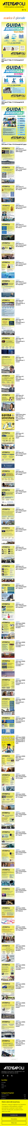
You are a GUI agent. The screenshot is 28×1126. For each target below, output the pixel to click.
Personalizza (14, 1119)
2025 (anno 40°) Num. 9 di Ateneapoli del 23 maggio (21, 454)
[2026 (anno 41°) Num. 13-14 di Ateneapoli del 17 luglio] (14, 39)
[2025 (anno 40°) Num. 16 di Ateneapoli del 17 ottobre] (8, 364)
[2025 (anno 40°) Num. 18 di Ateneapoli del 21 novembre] (8, 326)
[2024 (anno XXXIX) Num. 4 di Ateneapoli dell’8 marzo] (8, 877)
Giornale (3, 58)
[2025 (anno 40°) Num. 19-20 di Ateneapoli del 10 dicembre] (8, 307)
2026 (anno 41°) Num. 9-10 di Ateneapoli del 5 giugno (13, 144)
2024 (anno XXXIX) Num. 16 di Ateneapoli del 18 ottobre (20, 682)
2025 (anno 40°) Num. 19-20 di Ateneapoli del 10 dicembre (20, 303)
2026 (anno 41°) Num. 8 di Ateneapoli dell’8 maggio (21, 150)
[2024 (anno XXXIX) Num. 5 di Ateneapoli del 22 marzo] (8, 858)
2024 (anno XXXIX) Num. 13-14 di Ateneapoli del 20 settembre (20, 720)
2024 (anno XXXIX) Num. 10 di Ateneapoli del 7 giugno (20, 758)
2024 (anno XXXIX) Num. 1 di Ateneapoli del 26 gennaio (21, 928)
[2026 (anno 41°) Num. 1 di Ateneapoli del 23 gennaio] (8, 288)
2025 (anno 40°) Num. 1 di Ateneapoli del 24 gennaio (21, 606)
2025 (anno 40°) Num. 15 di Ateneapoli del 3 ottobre (20, 379)
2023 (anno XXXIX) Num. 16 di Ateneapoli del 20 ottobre (20, 1005)
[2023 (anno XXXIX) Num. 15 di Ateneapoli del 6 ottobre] (8, 1029)
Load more (13, 1059)
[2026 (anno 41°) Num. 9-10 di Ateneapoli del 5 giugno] (14, 124)
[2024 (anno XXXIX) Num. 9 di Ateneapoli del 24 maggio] (8, 782)
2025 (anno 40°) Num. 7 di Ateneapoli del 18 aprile (21, 492)
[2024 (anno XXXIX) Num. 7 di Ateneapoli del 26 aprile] (8, 820)
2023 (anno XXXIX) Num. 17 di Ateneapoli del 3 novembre (20, 986)
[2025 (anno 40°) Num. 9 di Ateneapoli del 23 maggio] (8, 459)
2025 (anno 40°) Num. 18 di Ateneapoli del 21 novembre (20, 322)
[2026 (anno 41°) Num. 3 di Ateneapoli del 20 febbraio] (8, 250)
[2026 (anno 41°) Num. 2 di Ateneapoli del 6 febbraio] (8, 269)
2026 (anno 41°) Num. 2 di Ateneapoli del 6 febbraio (21, 264)
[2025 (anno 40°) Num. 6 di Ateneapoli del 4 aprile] (8, 516)
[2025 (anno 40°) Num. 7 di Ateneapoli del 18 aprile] (8, 497)
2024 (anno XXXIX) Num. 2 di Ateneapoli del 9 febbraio (21, 909)
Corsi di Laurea (19, 659)
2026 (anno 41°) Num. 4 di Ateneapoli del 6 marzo (21, 226)
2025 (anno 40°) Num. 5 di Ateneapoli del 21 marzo (21, 530)
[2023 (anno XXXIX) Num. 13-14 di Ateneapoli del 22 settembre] (8, 1047)
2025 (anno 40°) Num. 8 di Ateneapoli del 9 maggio (21, 473)
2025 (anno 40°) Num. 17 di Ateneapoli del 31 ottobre (20, 340)
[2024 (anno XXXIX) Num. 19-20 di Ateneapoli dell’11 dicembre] (8, 630)
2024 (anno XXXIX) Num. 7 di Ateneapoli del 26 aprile (21, 814)
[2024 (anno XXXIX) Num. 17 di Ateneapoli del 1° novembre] (8, 668)
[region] (14, 1113)
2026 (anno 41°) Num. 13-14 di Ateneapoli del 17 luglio (12, 60)
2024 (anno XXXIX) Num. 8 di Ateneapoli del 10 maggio (21, 795)
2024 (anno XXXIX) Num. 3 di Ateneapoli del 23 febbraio (21, 890)
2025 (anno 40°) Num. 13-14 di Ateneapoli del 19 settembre (20, 397)
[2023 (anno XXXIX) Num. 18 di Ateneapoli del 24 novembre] (8, 972)
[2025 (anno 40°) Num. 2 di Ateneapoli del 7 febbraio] (8, 592)
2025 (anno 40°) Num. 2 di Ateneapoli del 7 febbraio (21, 587)
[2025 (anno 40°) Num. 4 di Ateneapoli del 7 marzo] (8, 554)
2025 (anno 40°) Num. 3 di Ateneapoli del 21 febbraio (21, 568)
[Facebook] (3, 1076)
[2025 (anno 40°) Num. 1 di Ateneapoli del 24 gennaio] (8, 611)
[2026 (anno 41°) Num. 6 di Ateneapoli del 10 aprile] (8, 193)
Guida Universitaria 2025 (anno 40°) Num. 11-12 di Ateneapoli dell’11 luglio (21, 417)
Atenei (17, 735)
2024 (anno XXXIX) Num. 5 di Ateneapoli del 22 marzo (21, 852)
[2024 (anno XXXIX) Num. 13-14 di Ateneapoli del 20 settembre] (8, 725)
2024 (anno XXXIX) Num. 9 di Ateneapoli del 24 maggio (21, 776)
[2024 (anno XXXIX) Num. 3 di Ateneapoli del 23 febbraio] (8, 896)
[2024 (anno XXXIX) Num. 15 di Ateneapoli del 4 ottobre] (8, 706)
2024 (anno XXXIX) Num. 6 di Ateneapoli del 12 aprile (21, 833)
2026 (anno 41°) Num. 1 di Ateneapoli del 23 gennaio (21, 283)
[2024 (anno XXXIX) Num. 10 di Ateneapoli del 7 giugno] (8, 763)
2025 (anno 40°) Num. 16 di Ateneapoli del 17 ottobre (20, 360)
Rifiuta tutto (14, 1122)
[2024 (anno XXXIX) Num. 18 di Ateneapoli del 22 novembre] (8, 649)
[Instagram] (7, 1076)
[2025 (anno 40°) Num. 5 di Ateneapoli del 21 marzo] (8, 535)
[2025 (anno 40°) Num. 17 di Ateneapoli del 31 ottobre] (8, 345)
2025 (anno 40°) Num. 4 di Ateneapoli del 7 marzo (21, 549)
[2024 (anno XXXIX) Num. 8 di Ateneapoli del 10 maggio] (8, 801)
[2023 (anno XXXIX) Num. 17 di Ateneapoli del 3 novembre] (8, 990)
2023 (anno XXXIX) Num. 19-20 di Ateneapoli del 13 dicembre (20, 948)
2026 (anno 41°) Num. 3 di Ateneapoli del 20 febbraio (21, 245)
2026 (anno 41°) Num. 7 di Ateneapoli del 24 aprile (21, 169)
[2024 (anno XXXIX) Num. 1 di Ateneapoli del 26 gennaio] (8, 934)
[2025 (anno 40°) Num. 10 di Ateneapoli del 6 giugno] (8, 440)
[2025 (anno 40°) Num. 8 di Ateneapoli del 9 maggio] (8, 478)
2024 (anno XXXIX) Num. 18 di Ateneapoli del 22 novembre (20, 644)
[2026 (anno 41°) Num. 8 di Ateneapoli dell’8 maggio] (8, 155)
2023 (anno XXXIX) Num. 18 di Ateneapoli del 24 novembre (20, 967)
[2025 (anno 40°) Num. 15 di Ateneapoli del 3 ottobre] (8, 383)
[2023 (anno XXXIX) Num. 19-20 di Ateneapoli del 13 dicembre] (8, 953)
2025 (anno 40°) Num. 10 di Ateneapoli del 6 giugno (20, 435)
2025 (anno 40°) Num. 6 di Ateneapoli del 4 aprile (21, 511)
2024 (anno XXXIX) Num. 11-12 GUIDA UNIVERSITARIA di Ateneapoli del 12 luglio (20, 740)
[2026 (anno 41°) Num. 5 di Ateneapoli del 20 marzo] (8, 212)
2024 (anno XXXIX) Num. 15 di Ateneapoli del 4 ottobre (20, 701)
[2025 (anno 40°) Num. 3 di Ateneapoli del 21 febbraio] (8, 573)
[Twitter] (12, 1076)
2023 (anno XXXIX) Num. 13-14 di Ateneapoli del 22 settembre (20, 1043)
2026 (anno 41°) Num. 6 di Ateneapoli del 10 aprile (21, 188)
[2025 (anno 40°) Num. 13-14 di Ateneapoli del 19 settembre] (8, 402)
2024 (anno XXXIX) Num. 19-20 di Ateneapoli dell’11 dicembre (20, 625)
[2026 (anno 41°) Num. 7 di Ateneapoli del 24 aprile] (8, 174)
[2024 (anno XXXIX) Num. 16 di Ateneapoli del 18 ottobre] (8, 687)
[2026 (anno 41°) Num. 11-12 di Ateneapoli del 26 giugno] (14, 82)
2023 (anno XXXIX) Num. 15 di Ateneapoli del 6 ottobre (20, 1024)
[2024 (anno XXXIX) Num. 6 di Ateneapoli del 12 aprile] (8, 839)
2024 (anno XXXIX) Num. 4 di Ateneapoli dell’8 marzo (21, 871)
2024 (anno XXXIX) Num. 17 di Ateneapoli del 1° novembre (20, 663)
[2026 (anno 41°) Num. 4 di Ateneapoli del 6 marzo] (8, 231)
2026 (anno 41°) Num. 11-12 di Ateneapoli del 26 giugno (12, 102)
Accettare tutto (14, 1115)
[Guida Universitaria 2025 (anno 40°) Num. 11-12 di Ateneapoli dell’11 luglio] (8, 421)
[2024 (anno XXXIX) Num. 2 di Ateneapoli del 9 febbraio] (8, 915)
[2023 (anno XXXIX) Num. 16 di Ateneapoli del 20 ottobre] (8, 1009)
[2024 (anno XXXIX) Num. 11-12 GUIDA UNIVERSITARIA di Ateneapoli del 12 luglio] (8, 744)
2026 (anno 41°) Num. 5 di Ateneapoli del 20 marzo (21, 207)
